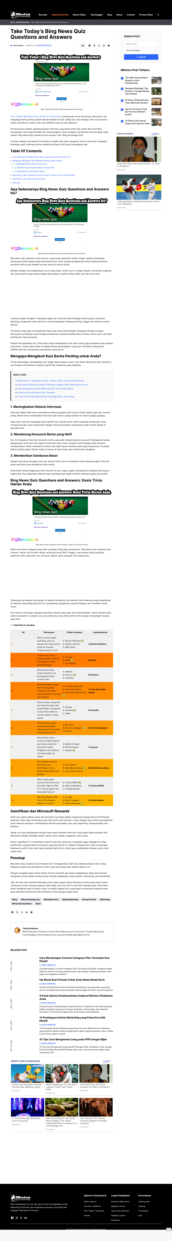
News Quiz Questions (22, 904)
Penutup (16, 182)
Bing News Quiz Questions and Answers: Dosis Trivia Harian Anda (43, 175)
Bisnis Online (79, 14)
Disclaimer (115, 1220)
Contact (131, 14)
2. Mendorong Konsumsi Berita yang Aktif (34, 167)
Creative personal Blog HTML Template (36, 392)
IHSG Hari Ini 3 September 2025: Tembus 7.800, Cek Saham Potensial (50, 380)
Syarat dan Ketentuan (120, 1211)
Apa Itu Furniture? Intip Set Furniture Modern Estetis (136, 112)
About (119, 14)
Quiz (39, 904)
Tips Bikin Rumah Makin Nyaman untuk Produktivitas (136, 80)
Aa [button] (82, 45)
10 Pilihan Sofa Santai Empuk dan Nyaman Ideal (137, 122)
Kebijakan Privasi (118, 1206)
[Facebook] (89, 45)
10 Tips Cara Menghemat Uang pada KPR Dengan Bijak (73, 1039)
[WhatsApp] (99, 45)
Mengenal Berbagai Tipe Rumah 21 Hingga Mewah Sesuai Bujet (137, 91)
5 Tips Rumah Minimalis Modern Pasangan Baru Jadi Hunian (45, 396)
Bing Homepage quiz (31, 899)
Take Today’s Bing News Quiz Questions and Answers (35, 116)
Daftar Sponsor (90, 1201)
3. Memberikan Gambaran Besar (29, 171)
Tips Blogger (96, 14)
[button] (158, 14)
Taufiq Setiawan (18, 45)
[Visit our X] (21, 1218)
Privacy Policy (146, 14)
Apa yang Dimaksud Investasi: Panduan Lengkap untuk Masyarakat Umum (52, 384)
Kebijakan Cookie (118, 1215)
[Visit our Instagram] (17, 1218)
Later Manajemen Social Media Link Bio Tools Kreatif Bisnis (45, 388)
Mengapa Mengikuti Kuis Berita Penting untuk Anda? (37, 160)
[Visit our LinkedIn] (25, 1218)
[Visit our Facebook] (12, 1218)
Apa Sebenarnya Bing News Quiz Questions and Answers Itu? (41, 157)
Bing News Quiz (51, 899)
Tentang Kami (144, 1201)
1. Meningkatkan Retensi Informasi (30, 164)
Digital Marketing (60, 14)
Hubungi (141, 1206)
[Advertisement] (61, 296)
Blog (109, 14)
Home (12, 22)
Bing (15, 899)
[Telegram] (109, 45)
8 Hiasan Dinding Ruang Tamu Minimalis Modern (136, 101)
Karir (140, 1215)
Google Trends (89, 899)
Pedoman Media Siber (120, 1201)
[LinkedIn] (104, 45)
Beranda (43, 14)
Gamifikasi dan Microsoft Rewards (28, 179)
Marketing (105, 899)
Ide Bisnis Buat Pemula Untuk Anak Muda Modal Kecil (72, 979)
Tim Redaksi (143, 1211)
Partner (87, 1215)
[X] (94, 45)
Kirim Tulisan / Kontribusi (94, 1211)
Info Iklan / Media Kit (92, 1206)
